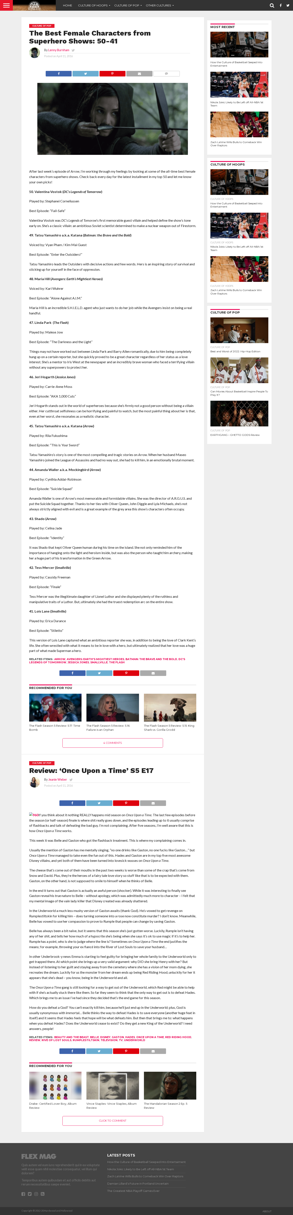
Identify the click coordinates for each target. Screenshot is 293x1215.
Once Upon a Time (150, 1037)
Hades (130, 1037)
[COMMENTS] (166, 72)
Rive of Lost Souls (56, 1040)
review (34, 1040)
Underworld (134, 1040)
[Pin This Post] (112, 72)
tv (121, 1040)
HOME (67, 5)
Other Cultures (158, 5)
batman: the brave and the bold (151, 659)
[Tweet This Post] (85, 72)
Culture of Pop (126, 5)
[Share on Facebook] (59, 72)
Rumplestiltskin (86, 1040)
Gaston (118, 1037)
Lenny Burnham (58, 50)
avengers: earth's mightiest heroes (95, 659)
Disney (105, 1037)
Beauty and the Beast (71, 1037)
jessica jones (78, 662)
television (109, 1040)
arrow (59, 659)
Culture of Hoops (93, 5)
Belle (94, 1037)
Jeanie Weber (57, 779)
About (267, 1211)
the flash (117, 662)
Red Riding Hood (178, 1037)
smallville (99, 662)
